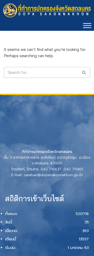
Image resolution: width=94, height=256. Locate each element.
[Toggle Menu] (87, 25)
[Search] (84, 72)
